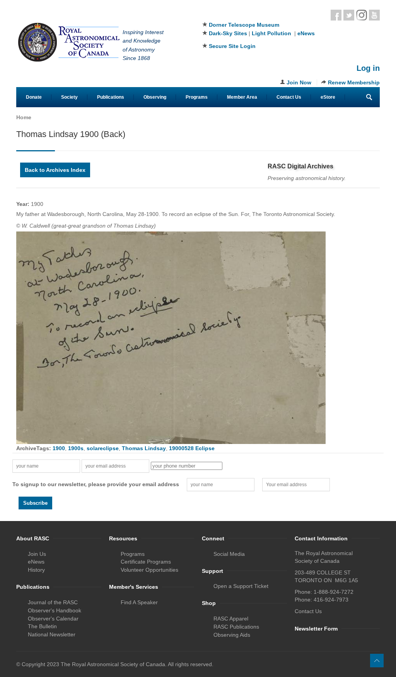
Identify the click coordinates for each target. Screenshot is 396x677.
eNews (306, 33)
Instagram (361, 15)
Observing (154, 97)
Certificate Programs (146, 562)
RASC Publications (236, 627)
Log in (368, 68)
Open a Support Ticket (240, 586)
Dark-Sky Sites (228, 33)
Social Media (229, 554)
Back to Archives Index (55, 170)
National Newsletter (51, 634)
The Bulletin (42, 626)
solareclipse (103, 448)
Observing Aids (231, 635)
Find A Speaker (139, 602)
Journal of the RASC (53, 602)
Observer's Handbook (54, 610)
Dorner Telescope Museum (244, 25)
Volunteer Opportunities (149, 570)
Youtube (374, 15)
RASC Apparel (230, 618)
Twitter (348, 15)
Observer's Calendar (53, 618)
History (36, 570)
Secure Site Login (232, 46)
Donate (34, 97)
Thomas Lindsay (144, 448)
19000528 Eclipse (192, 448)
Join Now (299, 82)
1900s (76, 448)
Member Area (242, 97)
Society (69, 97)
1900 (59, 448)
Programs (197, 97)
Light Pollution (271, 33)
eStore (328, 97)
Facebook (336, 15)
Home (23, 117)
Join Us (37, 554)
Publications (110, 97)
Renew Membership (354, 82)
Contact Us (289, 97)
